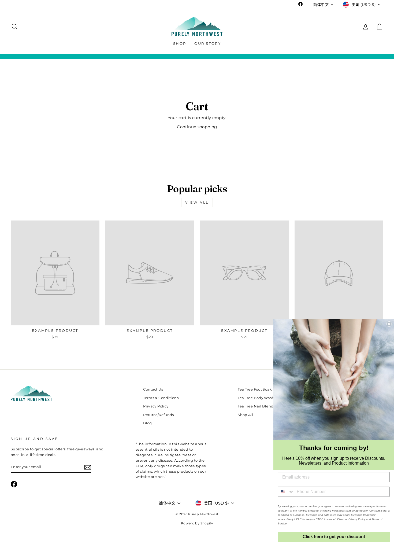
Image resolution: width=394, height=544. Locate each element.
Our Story (207, 43)
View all (197, 202)
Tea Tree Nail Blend (255, 406)
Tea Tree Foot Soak (255, 389)
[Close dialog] (389, 324)
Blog (147, 423)
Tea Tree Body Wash (256, 398)
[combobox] (286, 492)
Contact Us (153, 389)
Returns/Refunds (158, 415)
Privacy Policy (155, 406)
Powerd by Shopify (197, 523)
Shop (179, 43)
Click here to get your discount (334, 536)
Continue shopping (197, 126)
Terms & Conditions (161, 398)
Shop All (245, 415)
